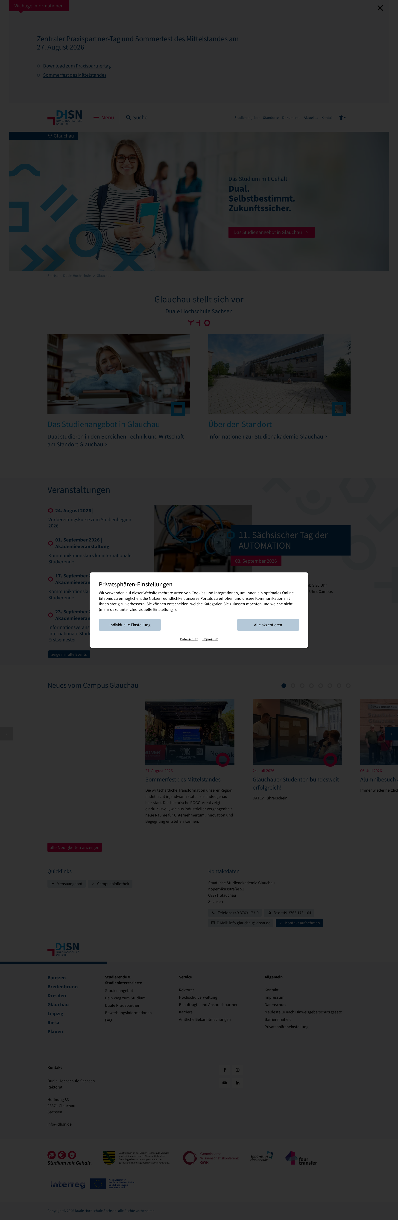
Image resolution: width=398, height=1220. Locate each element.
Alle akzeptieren (268, 624)
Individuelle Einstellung (129, 624)
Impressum (210, 639)
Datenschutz (189, 639)
